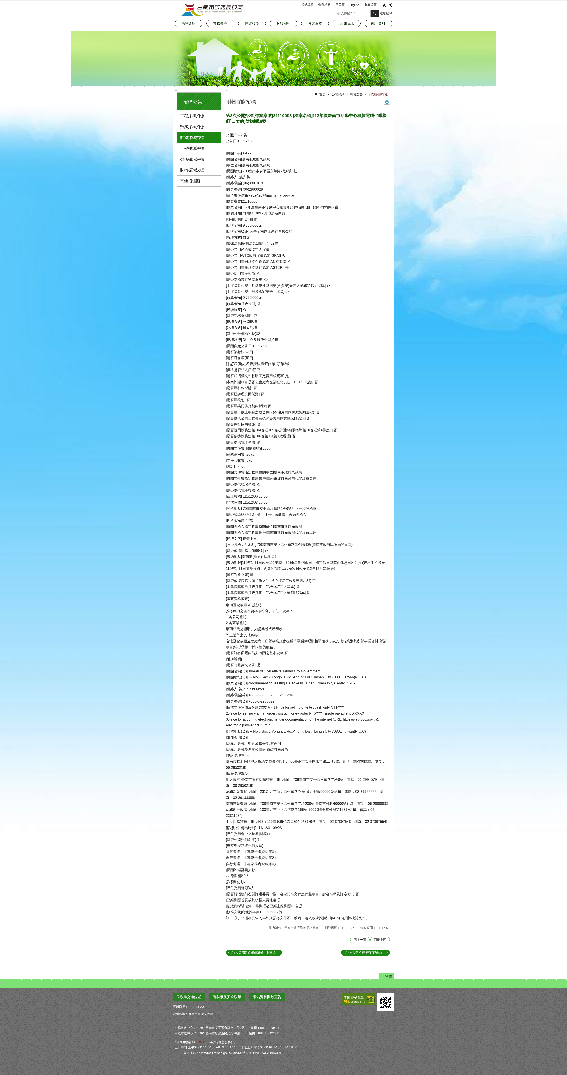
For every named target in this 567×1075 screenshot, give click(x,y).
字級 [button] (384, 5)
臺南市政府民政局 (211, 10)
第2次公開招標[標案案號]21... (364, 952)
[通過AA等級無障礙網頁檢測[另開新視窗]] (358, 999)
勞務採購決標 (192, 159)
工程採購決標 (192, 148)
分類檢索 (324, 4)
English (354, 5)
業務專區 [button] (220, 23)
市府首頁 (370, 4)
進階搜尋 (386, 13)
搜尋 (336, 12)
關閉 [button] (388, 976)
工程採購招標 (192, 116)
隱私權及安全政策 (227, 997)
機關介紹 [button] (188, 23)
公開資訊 (338, 94)
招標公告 (356, 94)
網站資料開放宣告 (267, 997)
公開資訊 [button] (347, 23)
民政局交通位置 (188, 997)
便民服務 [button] (315, 23)
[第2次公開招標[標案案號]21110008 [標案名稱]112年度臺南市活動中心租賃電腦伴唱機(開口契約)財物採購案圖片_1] (385, 1002)
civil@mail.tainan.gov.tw (215, 1053)
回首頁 (340, 4)
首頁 (322, 94)
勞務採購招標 (192, 127)
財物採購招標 (192, 137)
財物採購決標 (192, 170)
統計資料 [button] (378, 23)
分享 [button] (391, 5)
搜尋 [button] (375, 13)
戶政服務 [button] (252, 23)
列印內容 (387, 102)
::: (176, 91)
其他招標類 (190, 181)
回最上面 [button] (380, 939)
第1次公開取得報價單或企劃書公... (254, 952)
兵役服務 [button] (283, 23)
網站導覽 (307, 4)
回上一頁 (360, 939)
